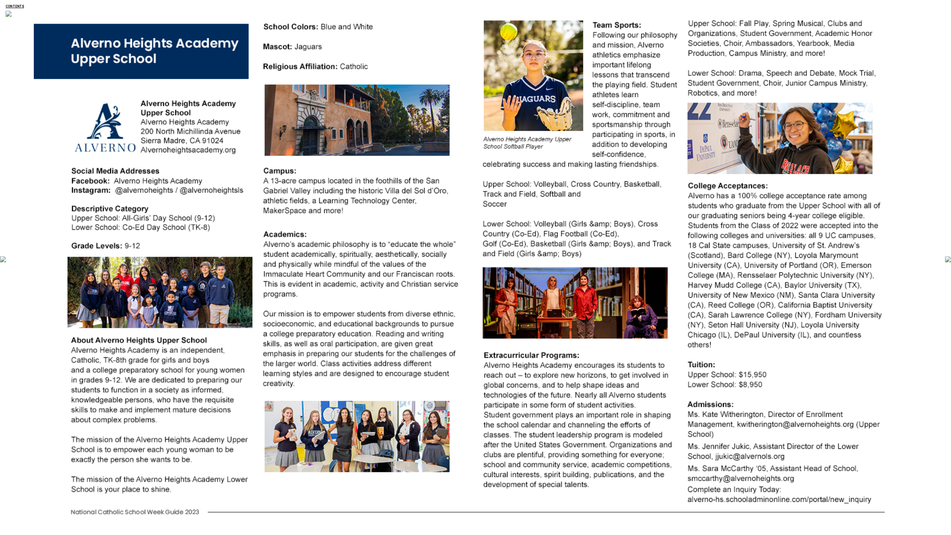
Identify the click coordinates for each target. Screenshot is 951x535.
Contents (15, 6)
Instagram (70, 186)
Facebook (70, 176)
